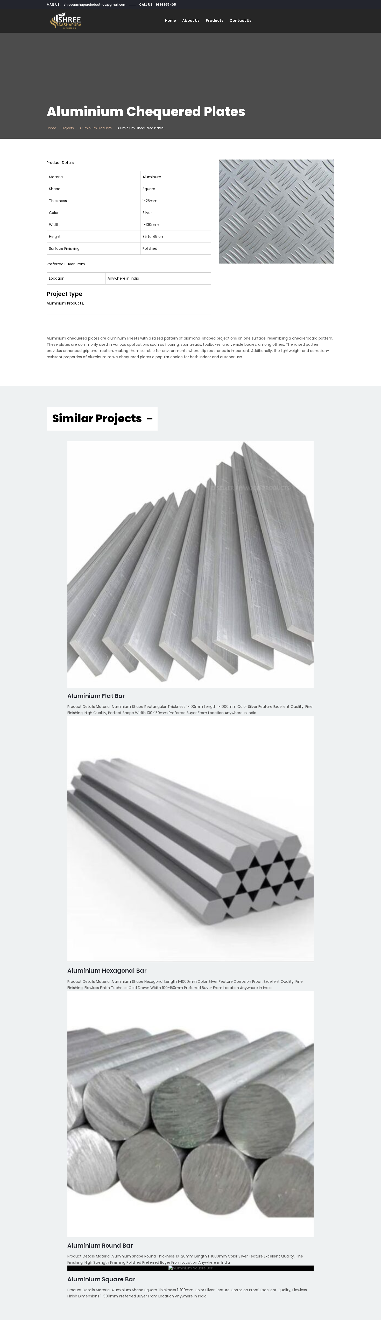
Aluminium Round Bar (100, 1246)
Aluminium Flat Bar (96, 696)
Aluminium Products (96, 128)
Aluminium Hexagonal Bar (107, 971)
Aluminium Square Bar (101, 1279)
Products (214, 20)
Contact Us (240, 20)
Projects (68, 128)
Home (170, 20)
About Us (191, 20)
